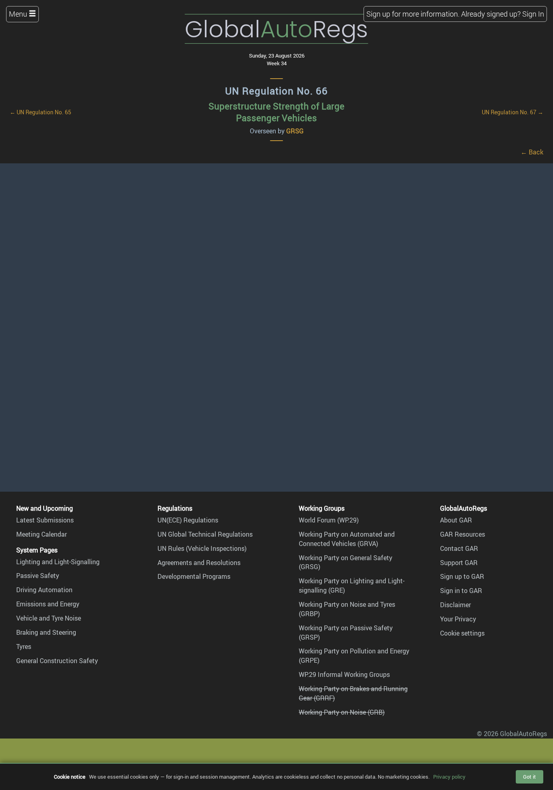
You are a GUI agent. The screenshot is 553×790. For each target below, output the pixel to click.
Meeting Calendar (41, 534)
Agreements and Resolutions (198, 562)
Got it (529, 776)
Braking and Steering (46, 632)
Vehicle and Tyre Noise (48, 618)
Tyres (23, 646)
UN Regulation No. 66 (276, 90)
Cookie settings (462, 633)
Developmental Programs (193, 576)
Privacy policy (449, 776)
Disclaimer (455, 604)
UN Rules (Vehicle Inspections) (202, 548)
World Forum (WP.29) (329, 520)
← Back (532, 152)
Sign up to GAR (462, 576)
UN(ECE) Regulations (187, 520)
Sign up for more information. (412, 14)
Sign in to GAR (461, 590)
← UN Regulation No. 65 (40, 112)
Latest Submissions (45, 520)
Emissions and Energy (47, 603)
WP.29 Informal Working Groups (344, 674)
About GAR (456, 520)
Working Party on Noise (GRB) (342, 712)
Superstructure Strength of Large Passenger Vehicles (276, 112)
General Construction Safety (57, 660)
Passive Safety (37, 575)
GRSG (295, 130)
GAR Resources (462, 534)
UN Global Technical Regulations (205, 534)
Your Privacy (458, 618)
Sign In (533, 14)
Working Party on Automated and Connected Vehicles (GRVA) (347, 539)
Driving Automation (44, 589)
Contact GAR (459, 548)
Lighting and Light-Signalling (58, 561)
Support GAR (459, 562)
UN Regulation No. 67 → (512, 112)
